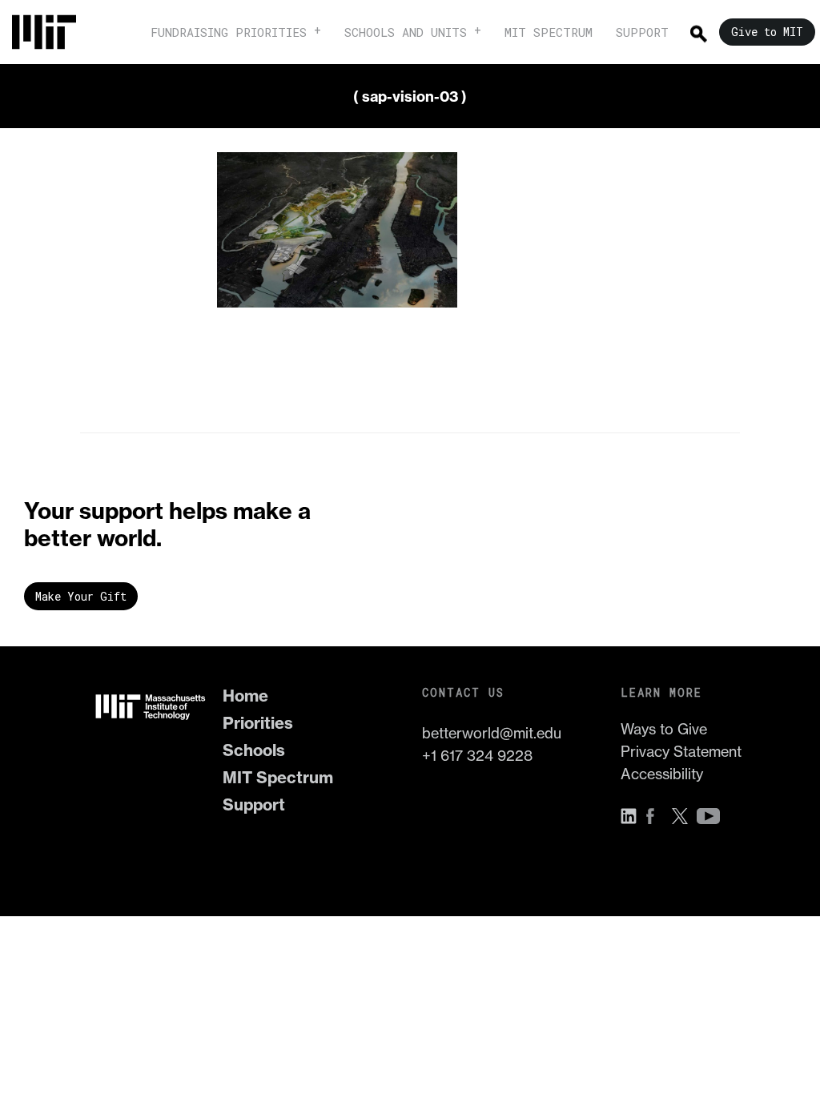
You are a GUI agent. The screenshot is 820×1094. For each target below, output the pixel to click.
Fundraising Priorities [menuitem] (229, 32)
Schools (254, 750)
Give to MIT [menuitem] (767, 31)
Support (254, 804)
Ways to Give (664, 729)
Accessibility (662, 774)
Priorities (258, 723)
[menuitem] (52, 32)
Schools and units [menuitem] (405, 32)
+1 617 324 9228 (477, 755)
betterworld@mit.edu (491, 733)
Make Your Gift (81, 596)
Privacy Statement (681, 751)
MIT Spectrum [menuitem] (548, 32)
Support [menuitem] (642, 32)
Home (245, 696)
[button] (633, 816)
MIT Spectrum (278, 777)
